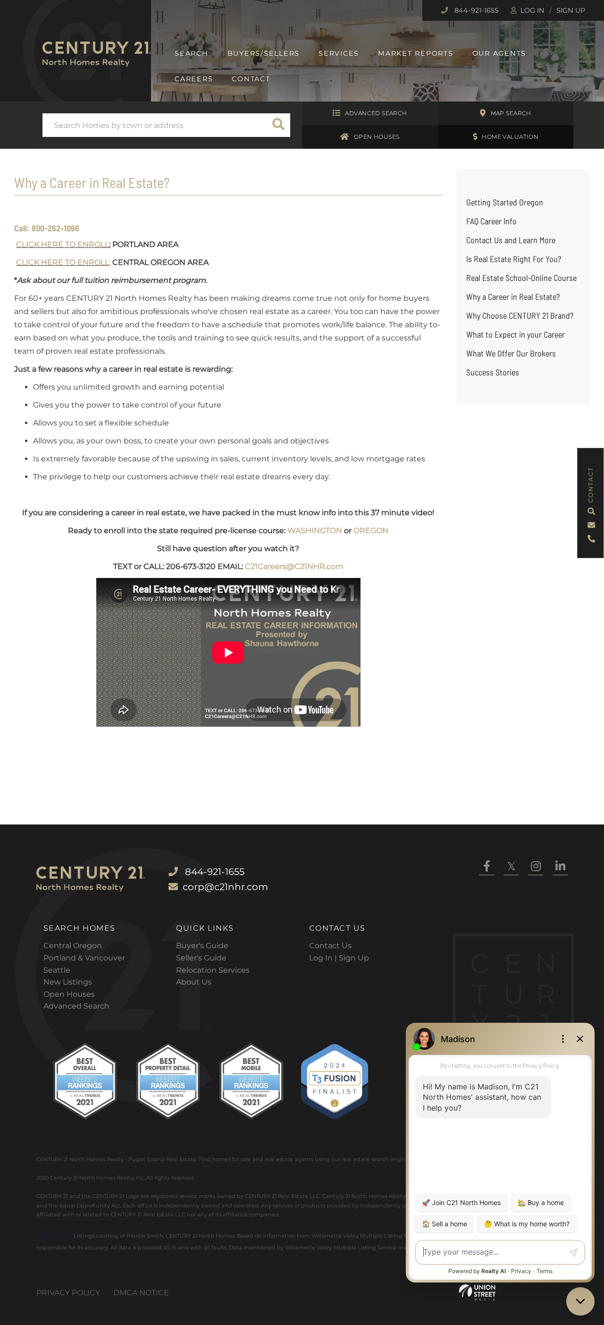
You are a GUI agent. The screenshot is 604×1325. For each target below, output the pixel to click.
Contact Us (330, 945)
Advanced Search (376, 113)
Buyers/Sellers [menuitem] (263, 53)
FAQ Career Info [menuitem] (491, 221)
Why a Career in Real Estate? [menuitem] (513, 296)
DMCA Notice (141, 1292)
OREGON (370, 530)
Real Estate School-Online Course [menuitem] (521, 277)
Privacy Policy (68, 1292)
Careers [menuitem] (194, 79)
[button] (278, 125)
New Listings (67, 981)
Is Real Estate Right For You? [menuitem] (513, 259)
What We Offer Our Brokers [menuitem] (511, 353)
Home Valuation (510, 136)
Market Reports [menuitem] (415, 53)
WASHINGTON (314, 530)
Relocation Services (213, 970)
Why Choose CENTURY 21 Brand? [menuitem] (519, 315)
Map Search (511, 113)
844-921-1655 (475, 10)
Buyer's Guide (202, 945)
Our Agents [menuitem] (499, 53)
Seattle (56, 970)
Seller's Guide (201, 957)
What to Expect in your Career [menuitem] (515, 334)
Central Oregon (72, 945)
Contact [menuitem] (251, 79)
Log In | (324, 957)
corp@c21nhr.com (225, 886)
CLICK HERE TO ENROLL (62, 244)
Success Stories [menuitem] (492, 372)
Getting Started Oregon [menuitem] (504, 202)
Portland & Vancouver (84, 957)
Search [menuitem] (192, 53)
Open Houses (377, 136)
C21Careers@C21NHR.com (294, 566)
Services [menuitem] (339, 53)
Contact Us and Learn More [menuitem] (510, 240)
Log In (532, 10)
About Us (193, 981)
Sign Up (570, 10)
